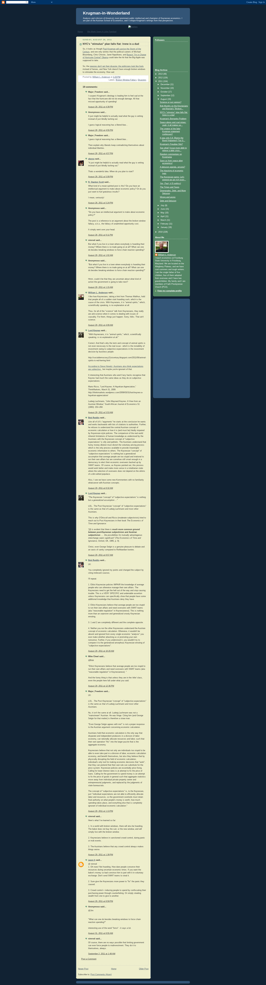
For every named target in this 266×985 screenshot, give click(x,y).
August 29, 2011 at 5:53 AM (100, 412)
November (165, 88)
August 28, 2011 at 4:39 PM (100, 107)
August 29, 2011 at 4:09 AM (100, 325)
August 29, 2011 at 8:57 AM (100, 555)
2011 (160, 81)
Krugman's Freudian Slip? (171, 144)
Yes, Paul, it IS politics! (170, 183)
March (164, 220)
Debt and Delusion (168, 201)
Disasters (142, 80)
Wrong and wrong (167, 197)
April (163, 216)
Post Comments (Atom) (101, 974)
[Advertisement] (167, 347)
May (163, 213)
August (164, 99)
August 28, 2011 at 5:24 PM (100, 203)
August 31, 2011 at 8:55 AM (100, 933)
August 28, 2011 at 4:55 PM (100, 130)
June (163, 209)
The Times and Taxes (169, 187)
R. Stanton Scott (96, 182)
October (164, 92)
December (165, 84)
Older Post (144, 969)
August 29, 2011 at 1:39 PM (100, 855)
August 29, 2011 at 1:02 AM (100, 255)
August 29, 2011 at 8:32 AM (100, 488)
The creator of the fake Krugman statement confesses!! (170, 131)
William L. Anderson (98, 293)
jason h (91, 860)
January (164, 227)
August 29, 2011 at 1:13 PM (100, 811)
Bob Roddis (93, 418)
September (166, 95)
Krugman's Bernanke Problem (173, 119)
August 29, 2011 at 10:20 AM (101, 651)
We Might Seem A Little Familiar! (102, 31)
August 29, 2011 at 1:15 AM (100, 287)
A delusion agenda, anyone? (172, 167)
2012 (160, 78)
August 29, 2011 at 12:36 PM (101, 686)
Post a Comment (88, 959)
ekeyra (91, 159)
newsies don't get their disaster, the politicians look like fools (117, 66)
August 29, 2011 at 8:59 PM (100, 901)
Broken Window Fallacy (126, 80)
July (163, 205)
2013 (160, 74)
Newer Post (83, 969)
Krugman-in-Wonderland (106, 13)
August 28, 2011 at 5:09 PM (100, 177)
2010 (160, 232)
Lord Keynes (94, 330)
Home (80, 31)
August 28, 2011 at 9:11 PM (100, 235)
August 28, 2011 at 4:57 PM (100, 153)
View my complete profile (169, 291)
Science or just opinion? (170, 102)
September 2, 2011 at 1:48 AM (101, 954)
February (165, 224)
